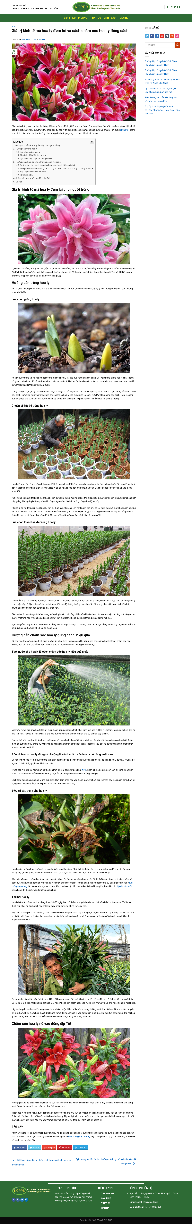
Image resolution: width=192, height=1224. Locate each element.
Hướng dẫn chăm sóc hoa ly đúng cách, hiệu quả (38, 162)
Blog (14, 27)
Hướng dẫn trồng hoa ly (26, 149)
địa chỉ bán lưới (124, 886)
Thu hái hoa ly (26, 175)
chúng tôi (124, 130)
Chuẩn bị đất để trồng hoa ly (33, 155)
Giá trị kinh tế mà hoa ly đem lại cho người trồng (37, 145)
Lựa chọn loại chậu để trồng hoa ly (36, 158)
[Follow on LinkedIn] (26, 1200)
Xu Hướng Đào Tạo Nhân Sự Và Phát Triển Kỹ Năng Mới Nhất (162, 81)
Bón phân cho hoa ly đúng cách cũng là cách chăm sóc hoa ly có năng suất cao (57, 168)
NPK (84, 770)
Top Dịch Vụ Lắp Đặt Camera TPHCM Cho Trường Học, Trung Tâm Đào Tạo (162, 110)
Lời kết (18, 181)
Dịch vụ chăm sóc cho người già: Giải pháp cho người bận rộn (160, 90)
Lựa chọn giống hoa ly (30, 152)
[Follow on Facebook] (167, 7)
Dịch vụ (82, 18)
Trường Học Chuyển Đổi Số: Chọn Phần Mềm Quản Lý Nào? (161, 63)
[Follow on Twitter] (175, 7)
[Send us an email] (178, 7)
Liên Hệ (124, 18)
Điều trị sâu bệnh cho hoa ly (33, 172)
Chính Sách (110, 18)
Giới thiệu (70, 18)
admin (42, 39)
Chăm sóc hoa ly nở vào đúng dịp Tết (32, 178)
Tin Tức (96, 18)
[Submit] (177, 45)
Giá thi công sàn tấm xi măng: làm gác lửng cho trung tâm (161, 99)
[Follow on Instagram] (171, 7)
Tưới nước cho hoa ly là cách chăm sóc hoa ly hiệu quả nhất (47, 165)
